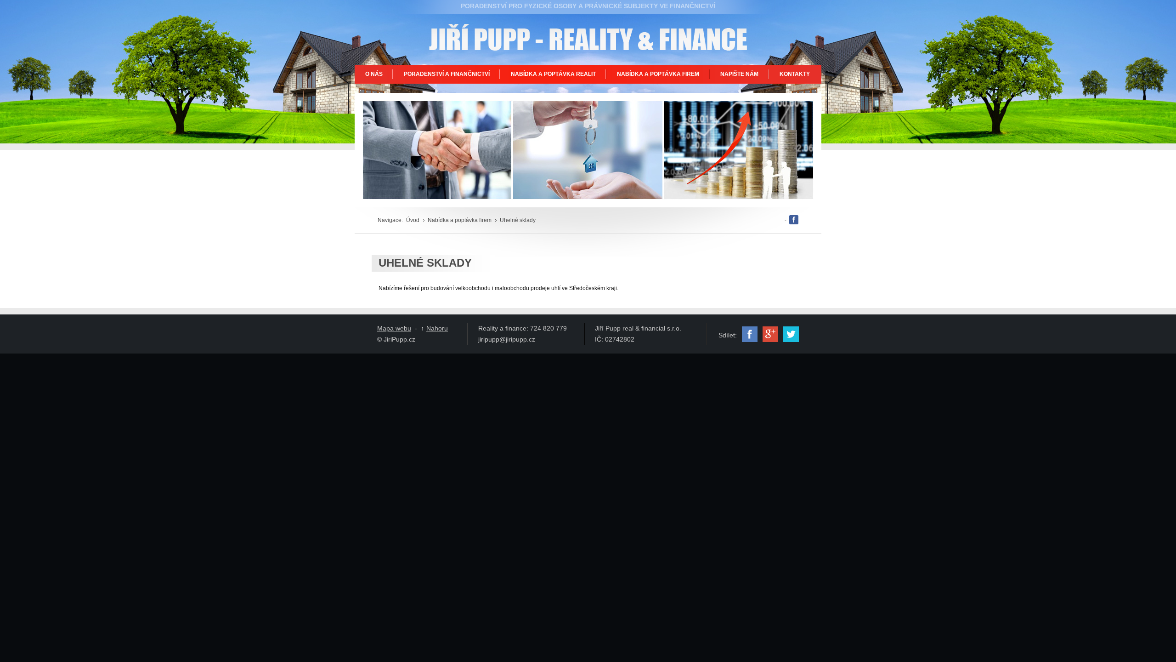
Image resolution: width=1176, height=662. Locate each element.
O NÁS (374, 74)
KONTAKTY (795, 74)
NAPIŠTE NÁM (739, 74)
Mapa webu (394, 328)
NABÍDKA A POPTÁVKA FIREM (658, 74)
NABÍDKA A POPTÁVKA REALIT (553, 74)
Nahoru (437, 328)
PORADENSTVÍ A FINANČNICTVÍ (447, 74)
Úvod (412, 220)
